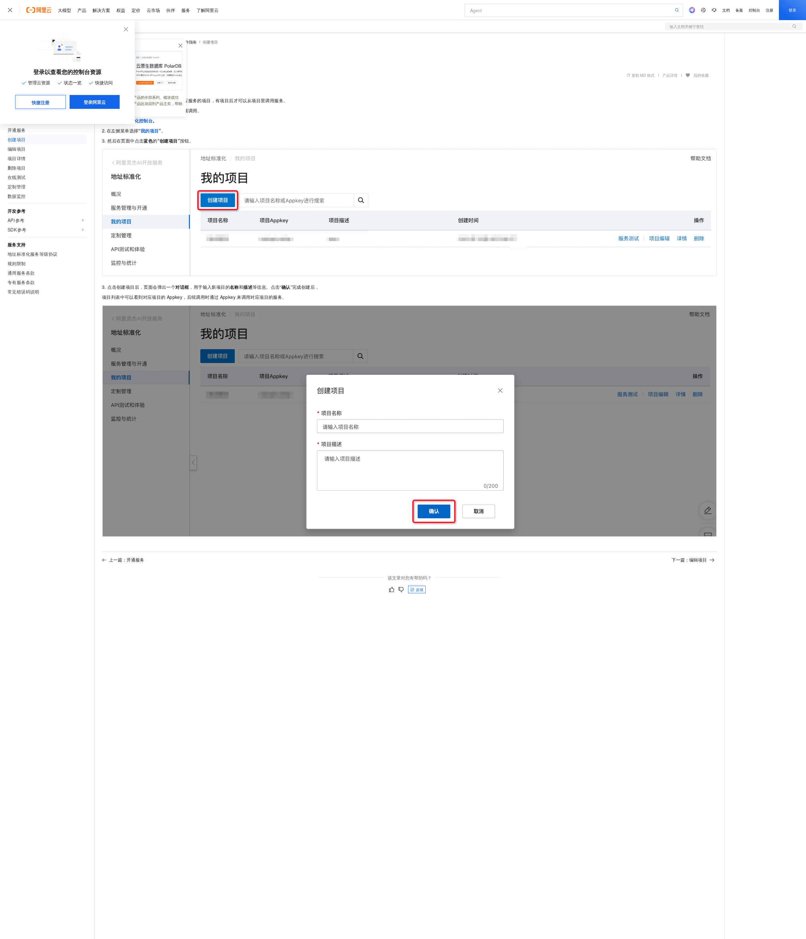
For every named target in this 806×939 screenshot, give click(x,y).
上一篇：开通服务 (126, 559)
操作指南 (188, 41)
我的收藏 (701, 75)
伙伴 (170, 10)
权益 (120, 10)
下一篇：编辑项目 (689, 559)
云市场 (153, 10)
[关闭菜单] (10, 10)
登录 (792, 10)
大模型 (64, 10)
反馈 (419, 589)
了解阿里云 (207, 10)
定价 (136, 10)
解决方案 (101, 10)
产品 (81, 10)
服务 (185, 10)
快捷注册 (40, 102)
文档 (726, 10)
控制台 (754, 10)
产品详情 (670, 75)
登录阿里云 (95, 102)
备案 (739, 10)
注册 (769, 10)
